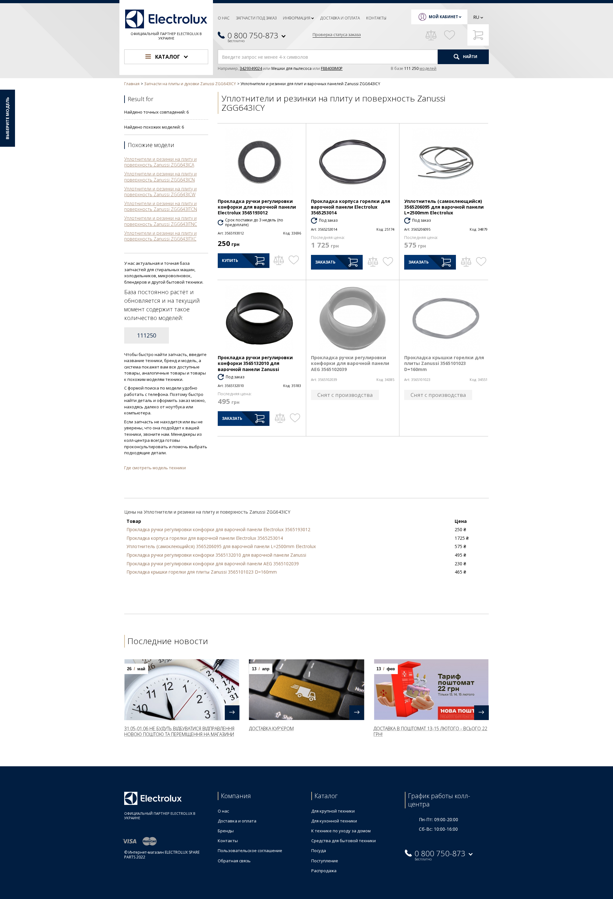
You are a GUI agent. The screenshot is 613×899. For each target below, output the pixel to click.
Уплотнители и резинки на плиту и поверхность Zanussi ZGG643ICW (160, 191)
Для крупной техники (333, 811)
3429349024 (251, 68)
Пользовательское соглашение (250, 850)
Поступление (324, 861)
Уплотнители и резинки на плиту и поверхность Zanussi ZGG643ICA (160, 162)
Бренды (226, 831)
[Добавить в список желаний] (293, 260)
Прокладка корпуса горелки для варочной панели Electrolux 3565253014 (350, 207)
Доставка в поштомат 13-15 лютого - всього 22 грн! (430, 731)
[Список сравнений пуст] (431, 35)
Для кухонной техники (334, 821)
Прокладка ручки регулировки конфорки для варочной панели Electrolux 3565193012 (257, 207)
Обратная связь (234, 861)
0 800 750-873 (252, 35)
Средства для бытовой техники (343, 840)
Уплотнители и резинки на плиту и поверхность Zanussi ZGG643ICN (160, 176)
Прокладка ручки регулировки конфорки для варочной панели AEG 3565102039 (350, 363)
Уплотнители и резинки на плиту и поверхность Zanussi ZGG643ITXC (160, 236)
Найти (469, 56)
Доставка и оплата (340, 18)
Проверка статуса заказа (337, 34)
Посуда (318, 850)
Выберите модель (7, 118)
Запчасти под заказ (256, 18)
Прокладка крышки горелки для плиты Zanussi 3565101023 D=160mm (444, 363)
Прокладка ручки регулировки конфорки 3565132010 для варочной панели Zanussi (255, 363)
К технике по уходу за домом (341, 831)
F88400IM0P (332, 68)
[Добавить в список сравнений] (278, 260)
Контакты (376, 18)
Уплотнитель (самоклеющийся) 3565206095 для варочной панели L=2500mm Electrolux (444, 207)
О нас (224, 18)
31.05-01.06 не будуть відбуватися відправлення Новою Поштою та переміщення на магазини (179, 731)
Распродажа (324, 870)
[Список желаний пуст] (449, 35)
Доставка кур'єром (271, 728)
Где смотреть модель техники (155, 468)
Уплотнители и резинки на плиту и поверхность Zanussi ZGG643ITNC (160, 221)
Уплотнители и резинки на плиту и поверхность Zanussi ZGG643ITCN (160, 206)
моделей (428, 68)
